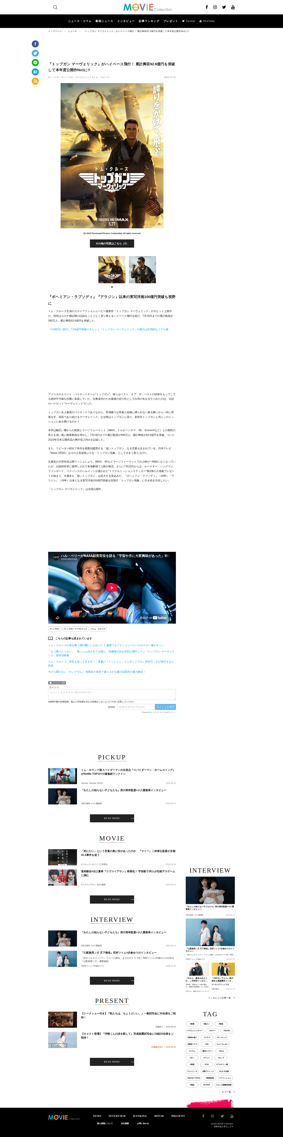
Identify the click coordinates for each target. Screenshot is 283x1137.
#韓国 (192, 1064)
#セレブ (221, 1058)
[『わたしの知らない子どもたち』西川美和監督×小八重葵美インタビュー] (62, 796)
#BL (207, 1044)
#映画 (192, 1024)
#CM (206, 1064)
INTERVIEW (117, 1116)
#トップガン (54, 77)
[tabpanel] (112, 269)
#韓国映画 (210, 1078)
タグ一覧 (226, 1092)
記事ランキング (149, 21)
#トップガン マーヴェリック (76, 77)
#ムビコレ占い (222, 1044)
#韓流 (221, 1024)
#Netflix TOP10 (96, 783)
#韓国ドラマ (192, 1044)
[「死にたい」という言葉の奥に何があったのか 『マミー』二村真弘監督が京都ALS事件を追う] (62, 857)
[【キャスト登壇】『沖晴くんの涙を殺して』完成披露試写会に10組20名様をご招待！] (62, 1040)
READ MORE (112, 818)
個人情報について (105, 1123)
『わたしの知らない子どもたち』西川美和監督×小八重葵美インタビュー (123, 790)
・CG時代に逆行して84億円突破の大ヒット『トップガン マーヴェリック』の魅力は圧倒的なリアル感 (108, 329)
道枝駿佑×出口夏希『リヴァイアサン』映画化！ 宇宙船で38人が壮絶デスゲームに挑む (128, 873)
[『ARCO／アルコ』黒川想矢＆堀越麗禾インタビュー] (223, 969)
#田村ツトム (86, 966)
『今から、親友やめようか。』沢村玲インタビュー (196, 979)
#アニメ (206, 1058)
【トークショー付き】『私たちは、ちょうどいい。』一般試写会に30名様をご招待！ (128, 1015)
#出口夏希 (101, 885)
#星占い (206, 1024)
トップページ (55, 31)
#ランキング (222, 1037)
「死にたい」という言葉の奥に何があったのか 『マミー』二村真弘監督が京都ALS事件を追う (128, 853)
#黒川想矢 (215, 989)
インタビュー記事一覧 (219, 998)
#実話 (192, 1085)
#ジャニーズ (192, 1071)
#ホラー (212, 1031)
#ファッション (225, 1078)
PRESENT (178, 1116)
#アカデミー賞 (222, 1064)
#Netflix (84, 783)
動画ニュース (104, 21)
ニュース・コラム (80, 21)
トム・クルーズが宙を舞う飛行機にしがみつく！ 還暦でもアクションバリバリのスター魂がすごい (106, 645)
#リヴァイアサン (88, 885)
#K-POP (206, 1085)
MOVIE (159, 1116)
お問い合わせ (143, 1123)
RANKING (140, 1116)
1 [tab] (112, 287)
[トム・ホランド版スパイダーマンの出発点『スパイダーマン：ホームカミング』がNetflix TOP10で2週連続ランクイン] (62, 776)
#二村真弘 (103, 864)
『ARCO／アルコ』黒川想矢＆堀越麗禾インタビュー (222, 979)
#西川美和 (85, 804)
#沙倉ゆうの (98, 966)
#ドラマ (207, 1037)
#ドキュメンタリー (89, 864)
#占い (192, 1058)
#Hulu (221, 1051)
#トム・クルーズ (100, 77)
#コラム (192, 1051)
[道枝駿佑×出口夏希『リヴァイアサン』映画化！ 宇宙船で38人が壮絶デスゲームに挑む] (62, 877)
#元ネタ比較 (224, 1071)
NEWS (97, 1116)
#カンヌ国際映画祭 (224, 1085)
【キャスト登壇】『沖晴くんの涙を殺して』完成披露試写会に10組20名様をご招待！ (127, 1035)
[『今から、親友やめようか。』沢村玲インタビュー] (197, 969)
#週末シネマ (207, 1051)
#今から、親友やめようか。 (196, 991)
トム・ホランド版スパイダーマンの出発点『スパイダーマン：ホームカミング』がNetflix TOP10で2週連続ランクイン (128, 772)
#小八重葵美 (96, 804)
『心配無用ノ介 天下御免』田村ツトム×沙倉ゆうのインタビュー (119, 952)
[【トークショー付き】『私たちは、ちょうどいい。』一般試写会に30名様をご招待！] (62, 1020)
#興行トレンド (208, 1071)
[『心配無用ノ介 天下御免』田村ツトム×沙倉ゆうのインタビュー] (62, 959)
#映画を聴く (192, 1037)
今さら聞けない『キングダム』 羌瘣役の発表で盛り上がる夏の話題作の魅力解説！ (97, 671)
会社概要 (125, 1123)
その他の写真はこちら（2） (112, 243)
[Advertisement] (112, 47)
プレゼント (170, 21)
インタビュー (126, 21)
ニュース (72, 31)
